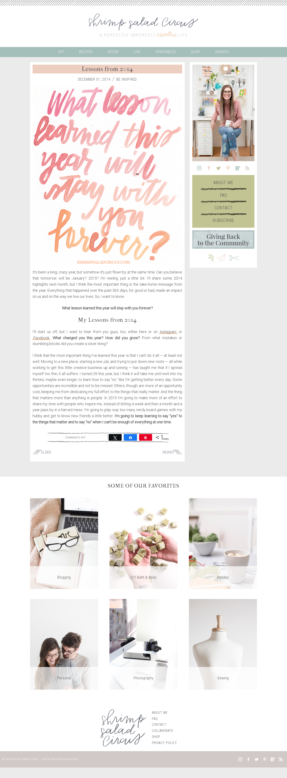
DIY (61, 52)
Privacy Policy (164, 743)
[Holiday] (223, 543)
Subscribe (223, 220)
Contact (223, 207)
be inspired (126, 79)
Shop (195, 52)
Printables (166, 52)
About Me (223, 182)
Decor (113, 52)
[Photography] (143, 644)
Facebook (41, 338)
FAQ (223, 195)
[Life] (64, 644)
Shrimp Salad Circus (25, 759)
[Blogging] (64, 543)
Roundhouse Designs (65, 759)
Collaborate (162, 731)
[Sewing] (223, 644)
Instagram (168, 332)
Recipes (86, 52)
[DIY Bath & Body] (143, 543)
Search (222, 52)
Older (46, 452)
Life (137, 52)
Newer (168, 452)
